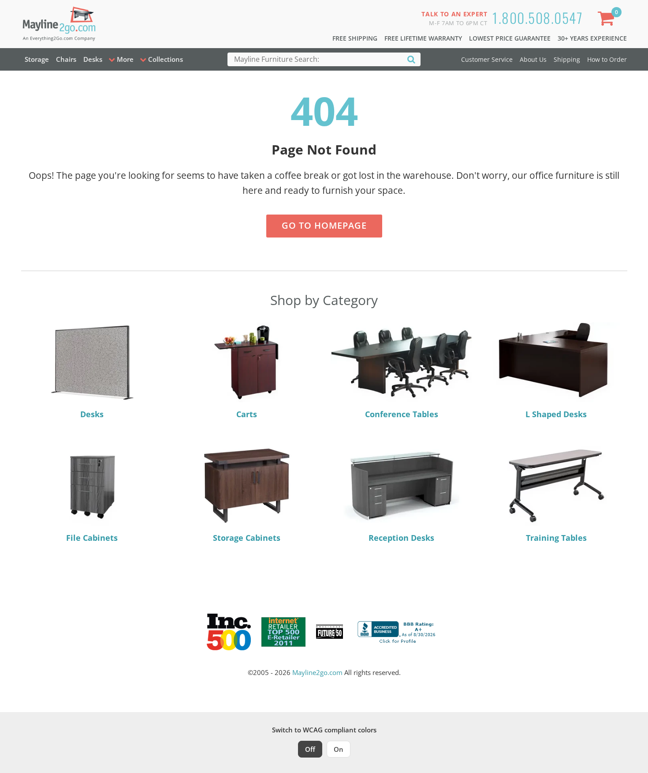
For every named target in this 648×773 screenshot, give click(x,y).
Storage (37, 59)
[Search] (411, 59)
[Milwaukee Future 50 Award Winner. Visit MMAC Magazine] (329, 632)
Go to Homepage (324, 225)
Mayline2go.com (317, 672)
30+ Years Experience (592, 38)
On (338, 749)
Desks (92, 59)
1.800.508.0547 (537, 17)
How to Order (607, 59)
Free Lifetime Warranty (423, 38)
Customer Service (487, 59)
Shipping (567, 59)
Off (310, 749)
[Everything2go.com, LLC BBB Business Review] (398, 630)
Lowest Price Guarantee (510, 38)
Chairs (66, 59)
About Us (533, 59)
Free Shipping (354, 38)
